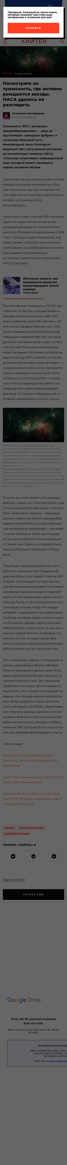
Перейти (33, 28)
